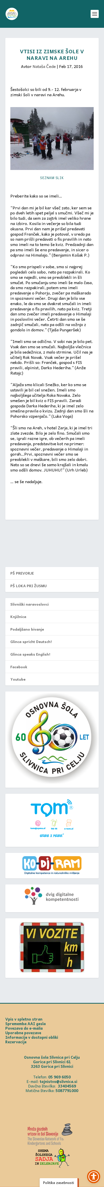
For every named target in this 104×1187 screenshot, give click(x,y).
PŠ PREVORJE (22, 573)
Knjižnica (18, 616)
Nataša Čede (44, 66)
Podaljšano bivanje (27, 629)
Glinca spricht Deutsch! (31, 641)
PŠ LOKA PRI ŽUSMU (28, 585)
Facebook (18, 667)
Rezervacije (16, 1042)
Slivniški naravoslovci (29, 604)
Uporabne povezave (23, 1033)
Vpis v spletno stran (23, 1019)
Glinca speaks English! (30, 654)
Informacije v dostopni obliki (31, 1037)
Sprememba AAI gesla (25, 1024)
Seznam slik (52, 177)
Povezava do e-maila (24, 1028)
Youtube (17, 679)
